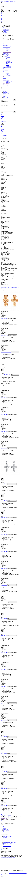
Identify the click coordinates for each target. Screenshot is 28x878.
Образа (7, 74)
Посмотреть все (7, 52)
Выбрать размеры (14, 352)
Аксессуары (6, 80)
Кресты (7, 73)
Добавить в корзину (12, 318)
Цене (13, 287)
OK (1, 876)
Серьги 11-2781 (4, 335)
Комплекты (6, 54)
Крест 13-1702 (4, 703)
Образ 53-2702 (4, 753)
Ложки (4, 78)
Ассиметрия (9, 62)
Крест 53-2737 (4, 397)
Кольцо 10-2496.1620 (6, 374)
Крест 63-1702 (4, 652)
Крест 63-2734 (4, 568)
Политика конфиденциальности (8, 857)
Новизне (3, 287)
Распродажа (6, 29)
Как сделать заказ (7, 846)
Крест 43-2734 (4, 585)
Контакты (5, 32)
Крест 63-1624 (4, 669)
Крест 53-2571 (4, 771)
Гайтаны (8, 50)
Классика (8, 57)
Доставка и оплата (7, 843)
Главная (5, 135)
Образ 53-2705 (4, 736)
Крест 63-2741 (4, 431)
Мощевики (8, 75)
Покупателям (6, 30)
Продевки (8, 66)
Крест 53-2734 (4, 551)
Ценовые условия (7, 836)
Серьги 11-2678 (4, 601)
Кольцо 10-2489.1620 (6, 352)
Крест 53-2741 (4, 448)
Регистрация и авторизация (9, 842)
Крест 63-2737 (4, 534)
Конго (7, 65)
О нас (4, 31)
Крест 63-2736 (4, 414)
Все (10, 815)
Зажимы (8, 61)
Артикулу (16, 287)
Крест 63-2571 (4, 635)
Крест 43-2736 (4, 517)
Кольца (5, 68)
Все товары (6, 84)
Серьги (5, 56)
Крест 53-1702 (4, 805)
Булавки (8, 82)
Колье (7, 49)
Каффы (7, 63)
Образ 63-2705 (4, 618)
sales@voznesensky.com (6, 820)
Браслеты (5, 53)
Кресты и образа (7, 71)
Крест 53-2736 (4, 483)
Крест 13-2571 (4, 686)
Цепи (7, 48)
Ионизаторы (9, 81)
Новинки (5, 27)
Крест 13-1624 (4, 720)
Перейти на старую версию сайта (8, 1)
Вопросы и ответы (7, 844)
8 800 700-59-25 (4, 818)
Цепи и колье (6, 47)
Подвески (5, 70)
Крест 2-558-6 (4, 318)
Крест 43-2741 (4, 500)
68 (8, 815)
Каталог (7, 26)
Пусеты (8, 58)
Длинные (8, 60)
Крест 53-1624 (4, 788)
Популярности (8, 287)
